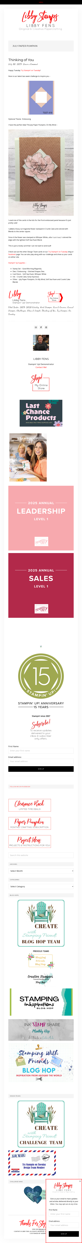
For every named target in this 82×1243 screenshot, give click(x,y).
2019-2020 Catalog (29, 307)
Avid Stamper (46, 307)
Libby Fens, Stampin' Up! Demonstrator (41, 21)
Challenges (21, 310)
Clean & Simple (34, 310)
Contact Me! (41, 367)
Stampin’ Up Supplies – (17, 263)
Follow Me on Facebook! (20, 786)
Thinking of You (21, 60)
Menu (41, 2)
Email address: (15, 757)
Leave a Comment (30, 64)
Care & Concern (59, 307)
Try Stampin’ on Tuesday (30, 70)
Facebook (12, 254)
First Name (13, 746)
